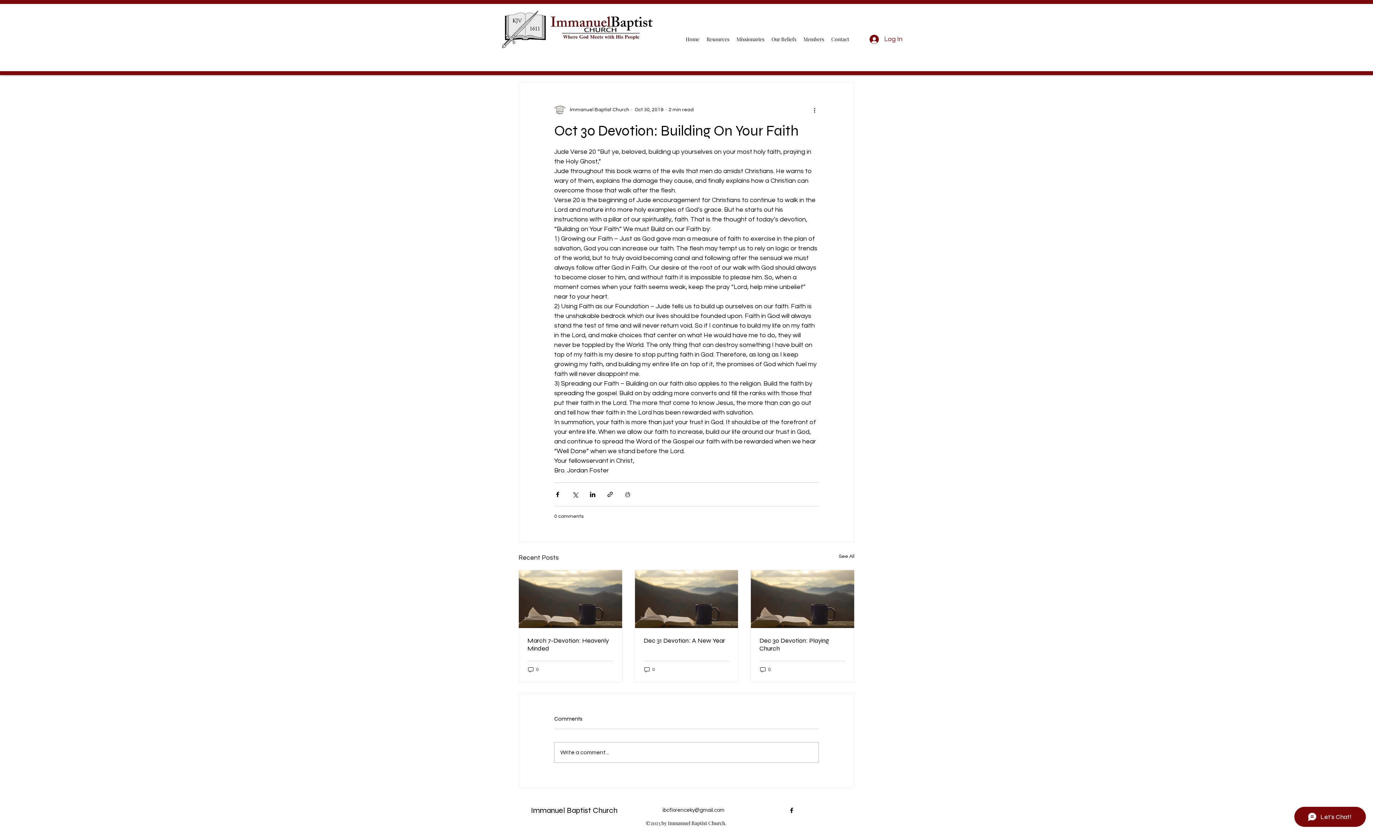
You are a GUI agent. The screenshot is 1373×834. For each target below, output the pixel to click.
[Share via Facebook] (557, 494)
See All (847, 556)
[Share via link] (610, 494)
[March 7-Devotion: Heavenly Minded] (570, 599)
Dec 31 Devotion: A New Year (684, 640)
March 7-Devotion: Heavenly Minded (568, 644)
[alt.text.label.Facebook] (791, 810)
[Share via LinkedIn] (592, 494)
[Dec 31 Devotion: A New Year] (686, 599)
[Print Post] (627, 494)
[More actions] (814, 110)
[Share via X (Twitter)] (575, 494)
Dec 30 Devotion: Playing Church (794, 644)
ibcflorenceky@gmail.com (693, 810)
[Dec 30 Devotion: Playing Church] (802, 599)
